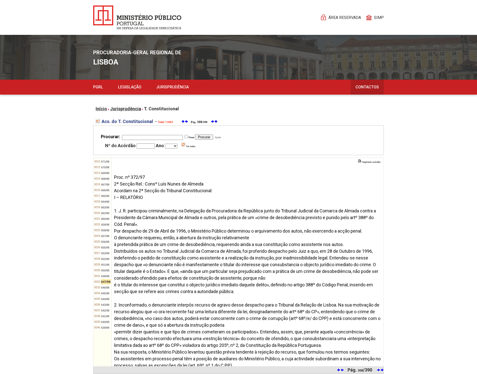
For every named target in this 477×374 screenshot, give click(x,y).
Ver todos (191, 146)
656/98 (105, 241)
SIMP (379, 17)
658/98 (105, 230)
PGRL (98, 87)
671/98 (105, 161)
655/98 (105, 247)
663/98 (105, 207)
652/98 (105, 258)
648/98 (105, 276)
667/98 (105, 184)
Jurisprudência (172, 87)
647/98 (106, 282)
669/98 (105, 173)
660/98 (105, 218)
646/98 (105, 287)
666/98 (105, 190)
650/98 (105, 270)
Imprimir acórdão (371, 162)
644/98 (105, 299)
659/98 (105, 224)
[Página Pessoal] (137, 17)
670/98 (105, 167)
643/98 (105, 304)
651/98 (105, 264)
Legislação (129, 87)
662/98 (105, 213)
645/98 (105, 293)
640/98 (105, 321)
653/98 (105, 253)
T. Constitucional (161, 108)
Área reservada (344, 17)
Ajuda (217, 137)
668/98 (105, 178)
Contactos (367, 87)
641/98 (105, 316)
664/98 (105, 201)
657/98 (105, 236)
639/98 (105, 327)
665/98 (105, 195)
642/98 (105, 310)
